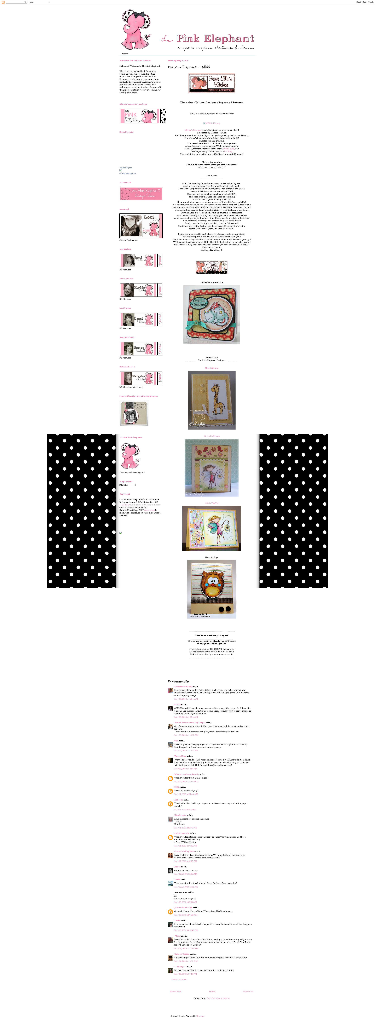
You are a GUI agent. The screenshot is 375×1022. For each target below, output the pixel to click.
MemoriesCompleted (186, 774)
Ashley (178, 800)
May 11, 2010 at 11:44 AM (186, 794)
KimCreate (180, 815)
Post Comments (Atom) (218, 998)
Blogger (201, 1016)
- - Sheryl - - (180, 967)
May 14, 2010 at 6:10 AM (186, 961)
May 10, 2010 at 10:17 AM (186, 751)
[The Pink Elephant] (120, 171)
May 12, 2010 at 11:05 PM (186, 887)
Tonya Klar (180, 756)
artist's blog (228, 149)
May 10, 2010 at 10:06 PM (186, 781)
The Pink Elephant (125, 168)
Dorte (177, 867)
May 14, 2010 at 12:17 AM (186, 948)
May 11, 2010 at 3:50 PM (185, 828)
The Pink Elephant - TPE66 (189, 67)
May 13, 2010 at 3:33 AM (185, 902)
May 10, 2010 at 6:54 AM (186, 699)
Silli (176, 787)
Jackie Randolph (183, 908)
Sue (176, 741)
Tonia (177, 920)
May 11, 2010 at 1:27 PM (185, 810)
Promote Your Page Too (127, 173)
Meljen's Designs (193, 130)
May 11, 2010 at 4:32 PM (185, 846)
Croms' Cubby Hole (184, 851)
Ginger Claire (181, 954)
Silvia (177, 705)
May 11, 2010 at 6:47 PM (185, 861)
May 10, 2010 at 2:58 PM (185, 769)
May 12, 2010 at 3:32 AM (185, 874)
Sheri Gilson (211, 368)
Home (125, 54)
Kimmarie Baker (183, 686)
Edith (177, 879)
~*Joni (177, 936)
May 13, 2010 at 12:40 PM (186, 930)
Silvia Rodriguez (212, 436)
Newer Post (175, 992)
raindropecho (181, 833)
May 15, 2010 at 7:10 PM (185, 974)
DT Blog (228, 151)
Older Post (248, 992)
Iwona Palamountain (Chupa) (189, 723)
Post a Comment (179, 979)
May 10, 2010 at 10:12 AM (186, 735)
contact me (124, 505)
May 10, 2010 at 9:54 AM (186, 717)
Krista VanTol (211, 503)
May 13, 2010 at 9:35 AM (185, 915)
